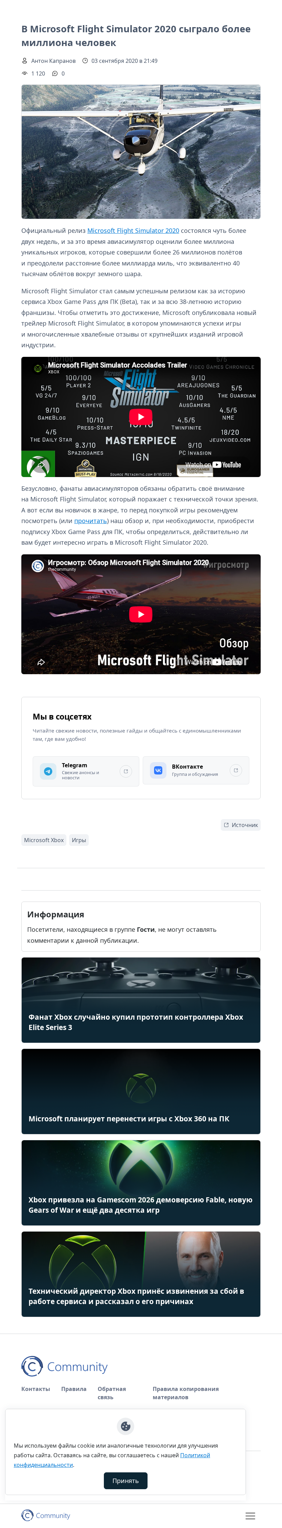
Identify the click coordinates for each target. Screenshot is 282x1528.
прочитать (90, 521)
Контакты (35, 1389)
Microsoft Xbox (44, 840)
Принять (125, 1480)
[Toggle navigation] (250, 1516)
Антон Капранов (53, 61)
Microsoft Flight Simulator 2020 (133, 230)
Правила (74, 1389)
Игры (79, 840)
